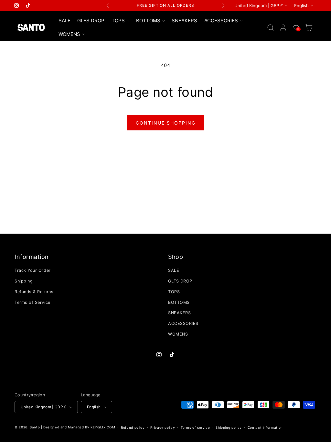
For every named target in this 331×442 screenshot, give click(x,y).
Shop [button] (175, 256)
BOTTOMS (179, 302)
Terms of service (195, 427)
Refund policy (132, 427)
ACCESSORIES (183, 323)
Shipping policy (228, 427)
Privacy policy (162, 427)
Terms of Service (32, 302)
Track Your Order (33, 270)
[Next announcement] (223, 5)
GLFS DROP (180, 281)
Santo (35, 427)
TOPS (174, 291)
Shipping (24, 281)
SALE (173, 270)
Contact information (265, 427)
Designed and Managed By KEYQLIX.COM (79, 427)
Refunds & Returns (34, 291)
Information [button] (32, 256)
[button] (120, 21)
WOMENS (178, 334)
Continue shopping (166, 123)
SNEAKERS (179, 312)
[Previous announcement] (108, 5)
